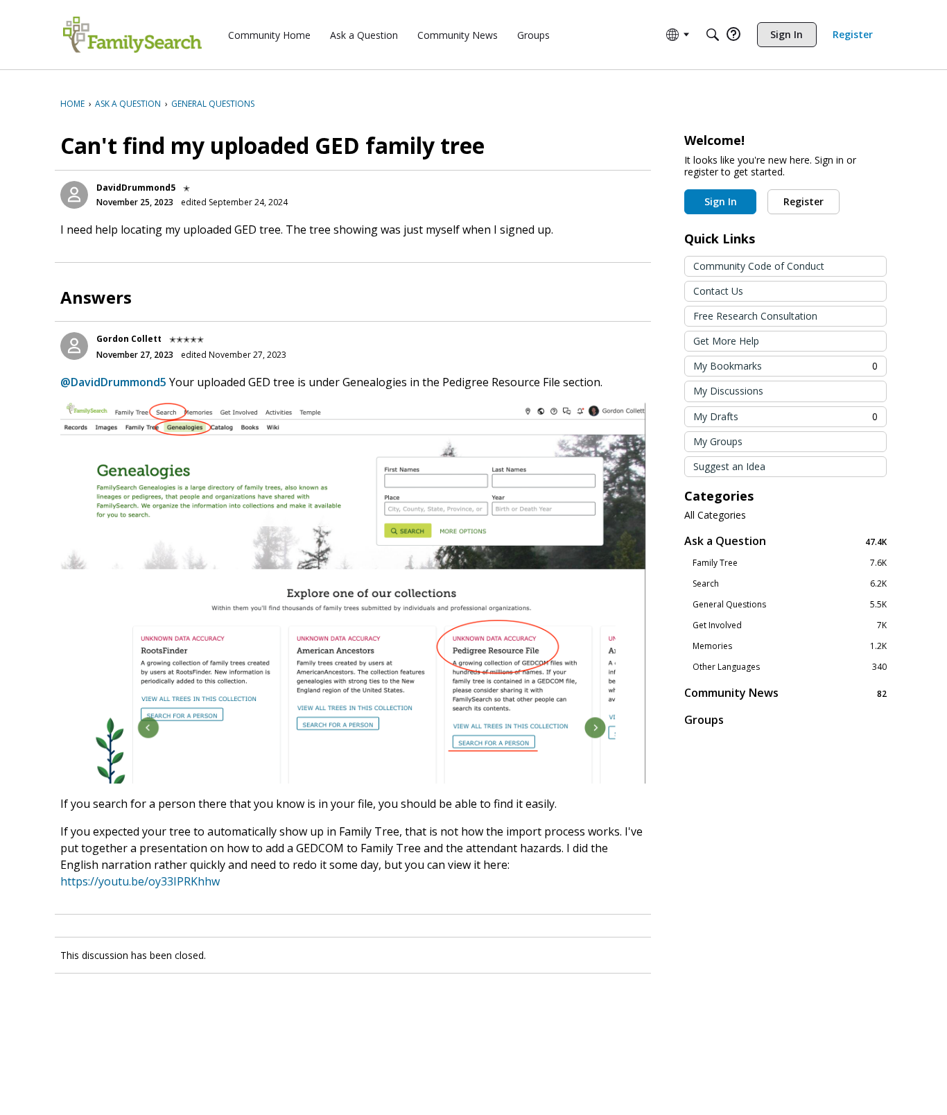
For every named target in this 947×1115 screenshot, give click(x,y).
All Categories (715, 515)
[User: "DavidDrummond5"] (74, 195)
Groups (704, 720)
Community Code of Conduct (758, 266)
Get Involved (790, 625)
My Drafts (785, 416)
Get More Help (726, 340)
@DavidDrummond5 (113, 382)
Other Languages (790, 667)
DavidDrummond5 (135, 187)
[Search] (712, 34)
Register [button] (803, 201)
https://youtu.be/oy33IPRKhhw (140, 881)
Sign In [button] (720, 201)
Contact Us (718, 290)
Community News (785, 693)
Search (790, 584)
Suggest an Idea (729, 466)
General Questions (790, 604)
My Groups (717, 441)
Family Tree (790, 563)
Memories (790, 646)
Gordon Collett (129, 339)
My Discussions (728, 390)
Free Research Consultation (755, 315)
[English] (132, 35)
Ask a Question (785, 541)
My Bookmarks (785, 365)
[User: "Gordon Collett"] (74, 346)
